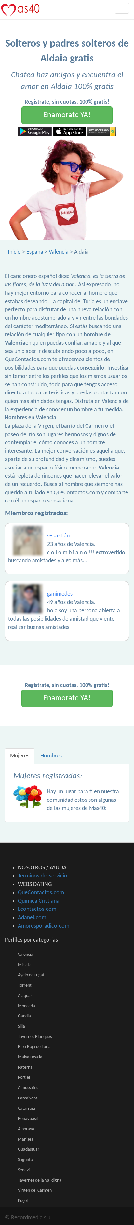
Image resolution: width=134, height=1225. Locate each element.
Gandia (24, 1016)
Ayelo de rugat (31, 975)
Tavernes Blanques (35, 1036)
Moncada (26, 1006)
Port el (24, 1077)
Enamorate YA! (67, 115)
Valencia (59, 252)
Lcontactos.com (37, 909)
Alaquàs (25, 995)
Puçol (23, 1200)
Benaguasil (28, 1118)
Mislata (25, 965)
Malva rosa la (30, 1057)
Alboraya (26, 1129)
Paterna (25, 1067)
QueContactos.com (41, 893)
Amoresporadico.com (43, 926)
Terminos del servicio (42, 876)
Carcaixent (27, 1098)
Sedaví (24, 1170)
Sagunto (25, 1159)
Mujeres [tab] (19, 756)
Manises (25, 1139)
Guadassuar (28, 1149)
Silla (21, 1026)
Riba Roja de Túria (34, 1046)
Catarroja (26, 1108)
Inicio (14, 252)
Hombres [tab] (51, 756)
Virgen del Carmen (35, 1190)
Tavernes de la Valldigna (39, 1180)
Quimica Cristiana (39, 901)
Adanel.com (32, 918)
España (34, 252)
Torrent (25, 985)
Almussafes (28, 1088)
